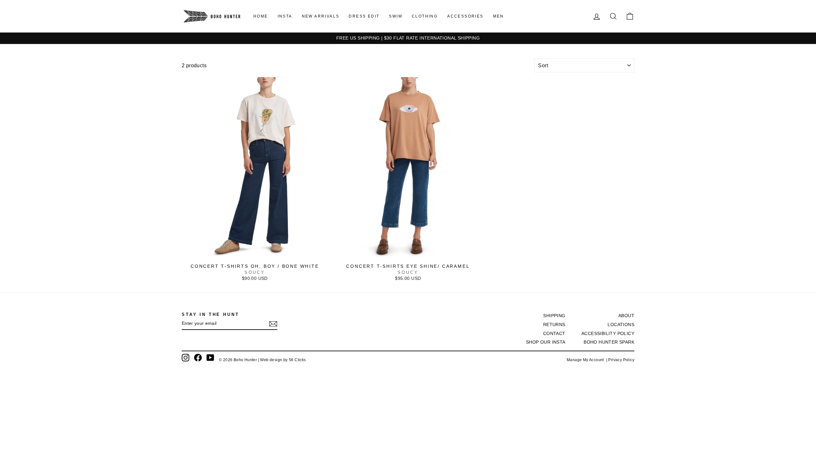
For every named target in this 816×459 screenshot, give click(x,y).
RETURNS (554, 324)
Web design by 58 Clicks (283, 360)
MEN (498, 16)
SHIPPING (554, 315)
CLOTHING (425, 16)
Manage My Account (586, 360)
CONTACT (554, 333)
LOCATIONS (621, 324)
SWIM (395, 16)
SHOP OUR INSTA (545, 342)
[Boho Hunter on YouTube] (210, 357)
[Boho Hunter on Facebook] (198, 357)
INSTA (285, 16)
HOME (260, 16)
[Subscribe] (273, 324)
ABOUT (626, 315)
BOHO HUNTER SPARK (609, 342)
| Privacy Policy (620, 360)
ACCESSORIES (465, 16)
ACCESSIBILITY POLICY (607, 333)
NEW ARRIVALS (320, 16)
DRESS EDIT (364, 16)
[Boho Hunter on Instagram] (185, 357)
